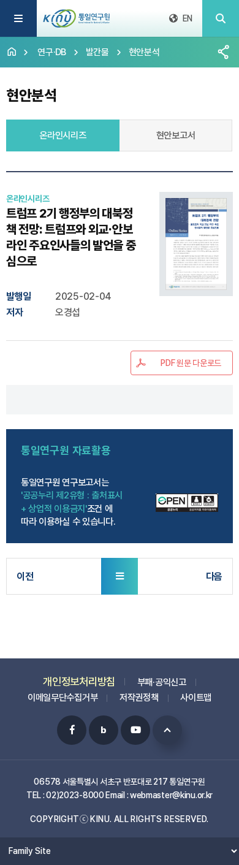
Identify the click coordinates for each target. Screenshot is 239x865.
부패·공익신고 (161, 682)
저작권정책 (139, 697)
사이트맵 (195, 697)
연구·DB (51, 52)
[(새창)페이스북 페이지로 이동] (71, 730)
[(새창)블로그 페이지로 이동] (103, 730)
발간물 (97, 52)
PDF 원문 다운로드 (191, 363)
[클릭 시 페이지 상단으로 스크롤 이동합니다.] (167, 730)
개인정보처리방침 (79, 681)
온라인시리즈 (62, 135)
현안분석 (144, 52)
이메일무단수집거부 (62, 697)
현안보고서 (175, 135)
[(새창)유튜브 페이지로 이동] (135, 730)
